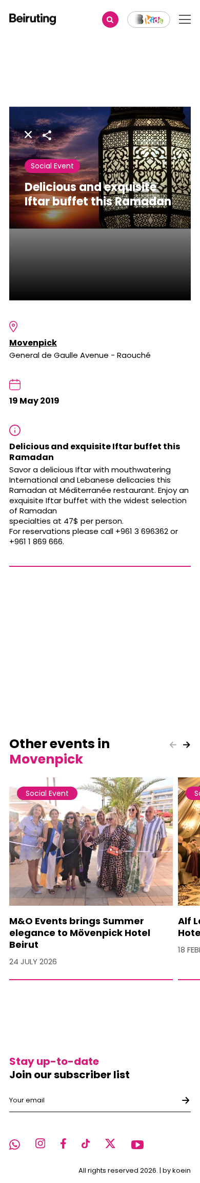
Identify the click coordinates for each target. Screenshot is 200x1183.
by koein (177, 1170)
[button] (186, 744)
